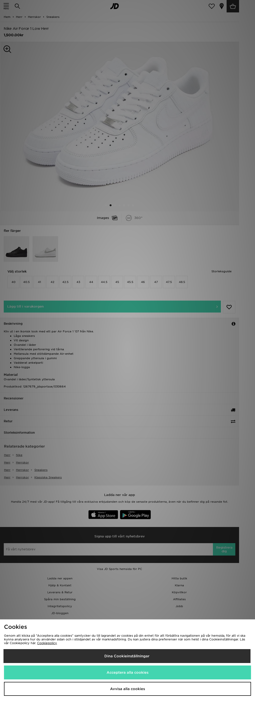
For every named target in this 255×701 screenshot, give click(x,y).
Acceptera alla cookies (127, 672)
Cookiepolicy (47, 643)
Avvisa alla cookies (127, 689)
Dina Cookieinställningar (126, 656)
